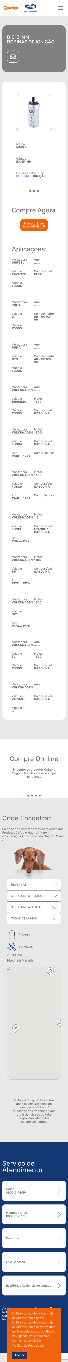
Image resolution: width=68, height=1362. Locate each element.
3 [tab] (38, 191)
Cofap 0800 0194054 (16, 1190)
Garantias (13, 1238)
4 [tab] (40, 796)
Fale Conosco (15, 1262)
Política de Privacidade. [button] (29, 1345)
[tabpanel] (34, 159)
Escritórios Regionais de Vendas (28, 1285)
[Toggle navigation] (61, 7)
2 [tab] (34, 191)
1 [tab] (30, 191)
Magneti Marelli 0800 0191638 (17, 1214)
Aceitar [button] (19, 1355)
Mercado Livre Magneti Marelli (34, 225)
